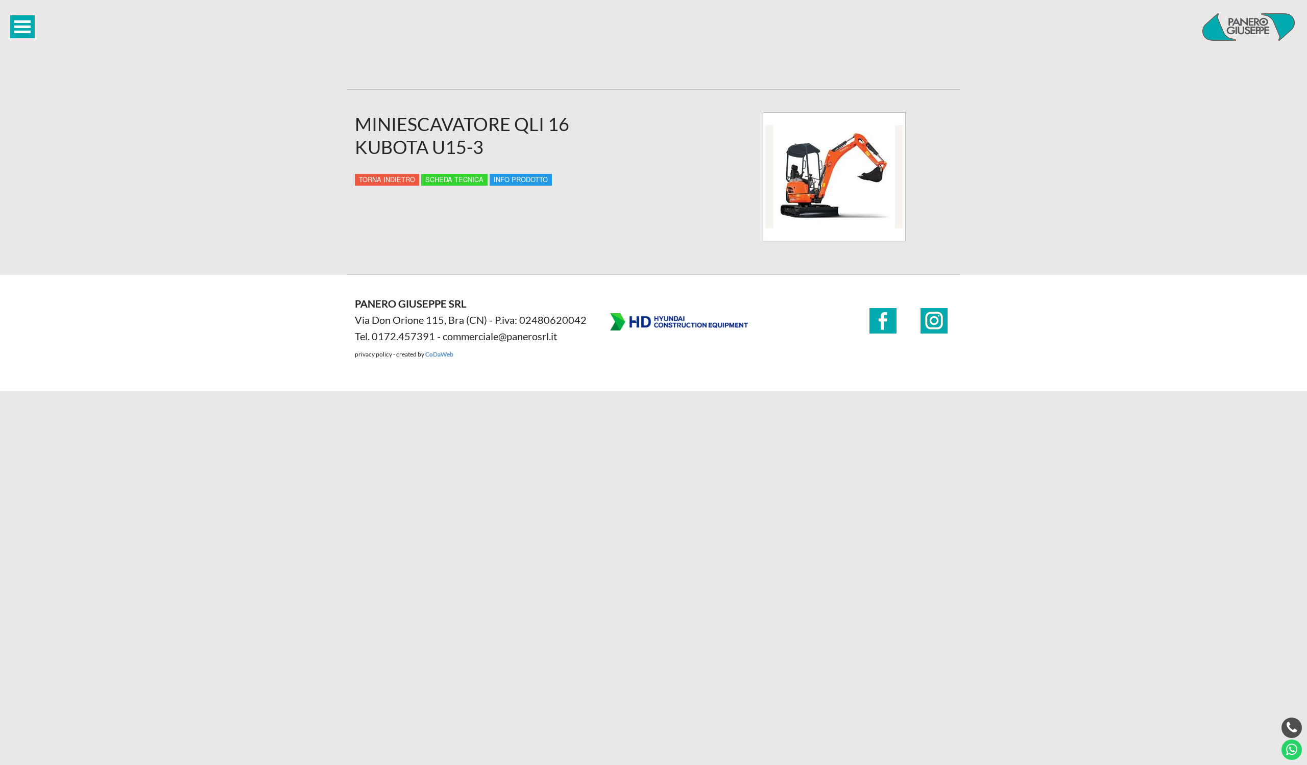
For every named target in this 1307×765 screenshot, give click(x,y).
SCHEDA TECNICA (454, 179)
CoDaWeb (439, 354)
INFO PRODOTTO (521, 179)
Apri (22, 26)
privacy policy (373, 354)
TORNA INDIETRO (387, 179)
